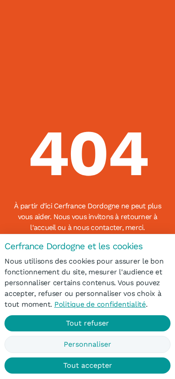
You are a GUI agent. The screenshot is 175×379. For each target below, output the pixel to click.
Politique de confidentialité (100, 304)
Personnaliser (87, 344)
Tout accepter (87, 365)
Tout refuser (87, 323)
